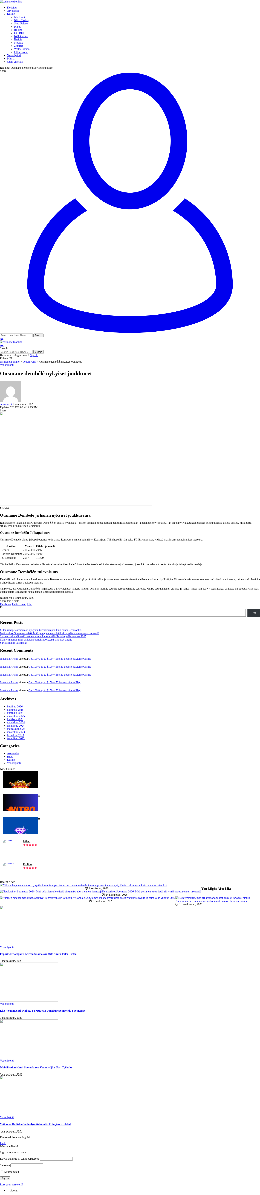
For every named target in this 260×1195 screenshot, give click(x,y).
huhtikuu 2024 (15, 719)
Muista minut (11, 1171)
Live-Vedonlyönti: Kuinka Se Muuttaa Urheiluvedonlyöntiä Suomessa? (42, 1010)
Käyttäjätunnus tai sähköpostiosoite (19, 1158)
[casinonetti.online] (11, 1)
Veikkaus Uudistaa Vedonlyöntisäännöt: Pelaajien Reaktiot (35, 1124)
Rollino (27, 864)
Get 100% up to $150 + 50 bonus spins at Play (54, 682)
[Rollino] (8, 862)
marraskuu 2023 (16, 728)
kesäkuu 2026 (15, 706)
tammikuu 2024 (16, 725)
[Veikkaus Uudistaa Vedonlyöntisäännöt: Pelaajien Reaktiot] (29, 1114)
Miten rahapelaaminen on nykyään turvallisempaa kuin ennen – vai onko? (41, 629)
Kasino (11, 759)
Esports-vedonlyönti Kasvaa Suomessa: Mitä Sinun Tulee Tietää (38, 953)
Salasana (5, 1165)
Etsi (2, 607)
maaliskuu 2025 (16, 716)
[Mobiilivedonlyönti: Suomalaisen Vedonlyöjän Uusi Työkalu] (29, 1057)
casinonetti (6, 404)
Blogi (10, 756)
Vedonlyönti (7, 364)
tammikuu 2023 (16, 738)
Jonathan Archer (9, 658)
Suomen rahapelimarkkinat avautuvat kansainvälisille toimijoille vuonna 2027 (43, 636)
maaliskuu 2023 (16, 731)
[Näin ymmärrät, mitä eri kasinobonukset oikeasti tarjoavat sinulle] (212, 897)
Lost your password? (11, 1184)
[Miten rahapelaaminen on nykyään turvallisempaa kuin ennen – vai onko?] (42, 885)
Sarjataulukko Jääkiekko (13, 642)
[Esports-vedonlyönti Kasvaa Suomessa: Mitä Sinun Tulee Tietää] (29, 943)
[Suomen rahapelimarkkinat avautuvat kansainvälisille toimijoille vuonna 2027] (44, 897)
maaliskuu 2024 (16, 722)
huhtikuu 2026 (15, 709)
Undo (3, 1143)
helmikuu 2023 (15, 735)
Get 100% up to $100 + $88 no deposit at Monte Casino (59, 658)
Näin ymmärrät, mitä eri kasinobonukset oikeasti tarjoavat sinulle (36, 639)
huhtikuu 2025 (15, 712)
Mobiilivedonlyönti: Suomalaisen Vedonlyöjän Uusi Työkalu (36, 1067)
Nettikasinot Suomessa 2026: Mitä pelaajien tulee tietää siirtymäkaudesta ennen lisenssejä (49, 633)
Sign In (34, 355)
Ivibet (26, 841)
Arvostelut (13, 753)
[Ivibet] (7, 839)
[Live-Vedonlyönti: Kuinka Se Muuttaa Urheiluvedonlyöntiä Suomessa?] (29, 1000)
